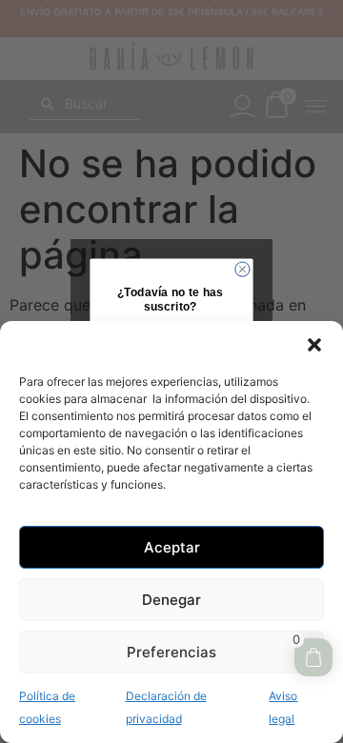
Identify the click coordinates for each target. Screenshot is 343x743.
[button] (314, 344)
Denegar (171, 600)
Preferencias (171, 652)
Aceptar (172, 547)
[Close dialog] (242, 269)
